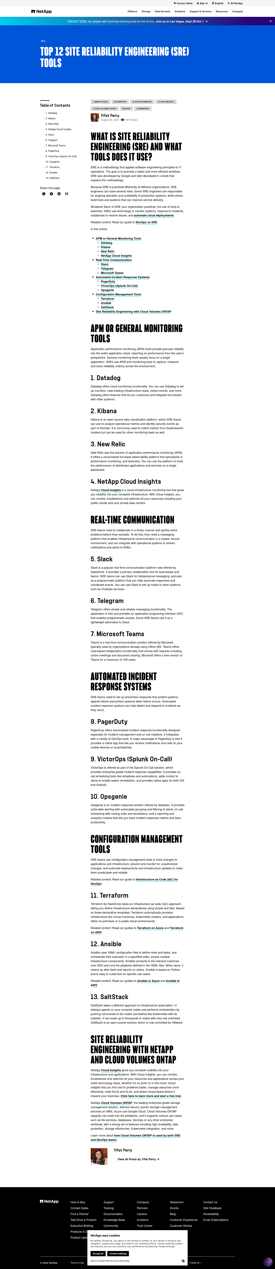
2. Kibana (50, 118)
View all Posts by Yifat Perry (137, 1159)
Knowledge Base (114, 1220)
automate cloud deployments (154, 215)
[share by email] (67, 194)
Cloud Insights (166, 102)
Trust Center (144, 1225)
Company (143, 1202)
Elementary (143, 108)
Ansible (106, 303)
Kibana (105, 247)
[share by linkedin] (59, 194)
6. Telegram (52, 140)
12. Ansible (51, 172)
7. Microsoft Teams (56, 145)
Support (109, 1202)
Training (109, 1208)
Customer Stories (181, 1225)
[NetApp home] (41, 11)
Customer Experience (183, 1220)
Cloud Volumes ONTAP (104, 108)
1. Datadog (51, 112)
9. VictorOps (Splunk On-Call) (61, 156)
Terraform (107, 299)
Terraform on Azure (150, 928)
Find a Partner (80, 1214)
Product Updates (81, 1237)
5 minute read (100, 102)
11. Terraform (53, 167)
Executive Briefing (82, 1225)
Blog (43, 40)
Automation (120, 102)
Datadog (106, 243)
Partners (142, 1208)
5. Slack (50, 134)
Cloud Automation (142, 102)
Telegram (107, 268)
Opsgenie (107, 290)
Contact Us (210, 1202)
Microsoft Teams (112, 273)
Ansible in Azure (148, 981)
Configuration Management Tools (118, 294)
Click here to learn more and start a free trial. (151, 1096)
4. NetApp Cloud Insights (58, 129)
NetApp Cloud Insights (116, 256)
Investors (142, 1220)
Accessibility (211, 1214)
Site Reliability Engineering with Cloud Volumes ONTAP (133, 311)
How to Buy (78, 1202)
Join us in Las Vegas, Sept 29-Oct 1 (180, 21)
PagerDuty (108, 281)
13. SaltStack (53, 177)
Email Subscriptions (215, 1220)
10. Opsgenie (53, 161)
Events (174, 1208)
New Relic (107, 251)
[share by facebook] (51, 194)
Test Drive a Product (83, 1220)
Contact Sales (79, 1208)
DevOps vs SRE (146, 222)
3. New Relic (52, 123)
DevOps (126, 108)
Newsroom (177, 1202)
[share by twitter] (44, 194)
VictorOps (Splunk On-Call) (119, 286)
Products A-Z (79, 1231)
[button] (132, 11)
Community (111, 1225)
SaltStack (107, 307)
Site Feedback (212, 1208)
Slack (104, 264)
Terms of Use (77, 1262)
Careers (142, 1214)
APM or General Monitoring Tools (118, 238)
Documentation (113, 1214)
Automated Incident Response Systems (123, 277)
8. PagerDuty (52, 150)
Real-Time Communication (114, 260)
